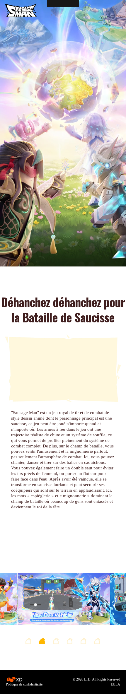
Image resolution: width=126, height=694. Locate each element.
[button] (28, 641)
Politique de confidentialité (24, 684)
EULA (115, 684)
